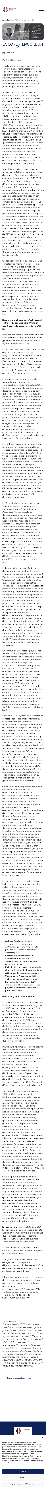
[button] (42, 1438)
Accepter (23, 1471)
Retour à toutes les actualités (20, 1378)
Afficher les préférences (23, 1484)
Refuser (23, 1478)
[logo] (9, 9)
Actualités (6, 20)
